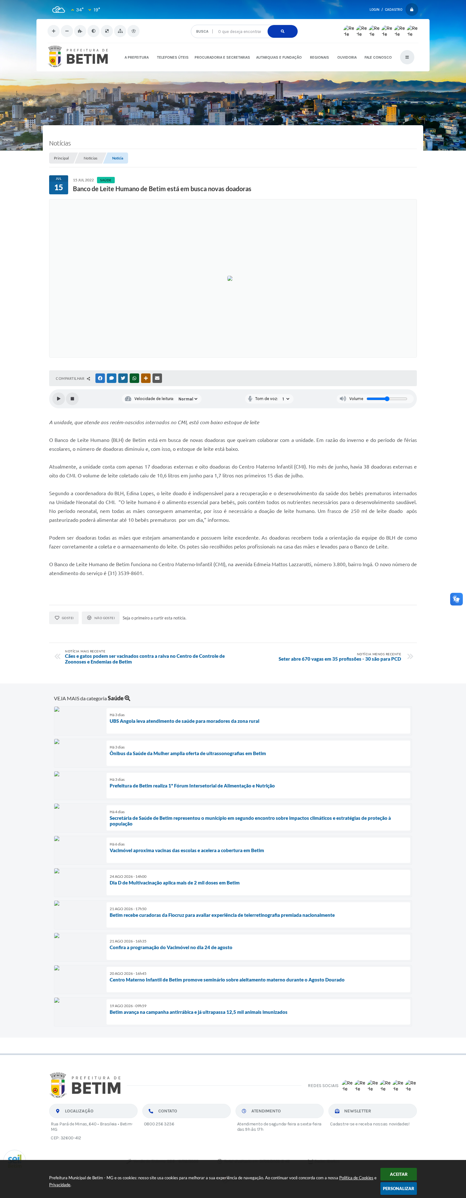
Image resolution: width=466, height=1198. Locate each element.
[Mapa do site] (120, 31)
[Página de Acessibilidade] (133, 31)
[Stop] (72, 398)
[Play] (58, 398)
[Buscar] (283, 31)
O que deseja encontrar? (244, 22)
